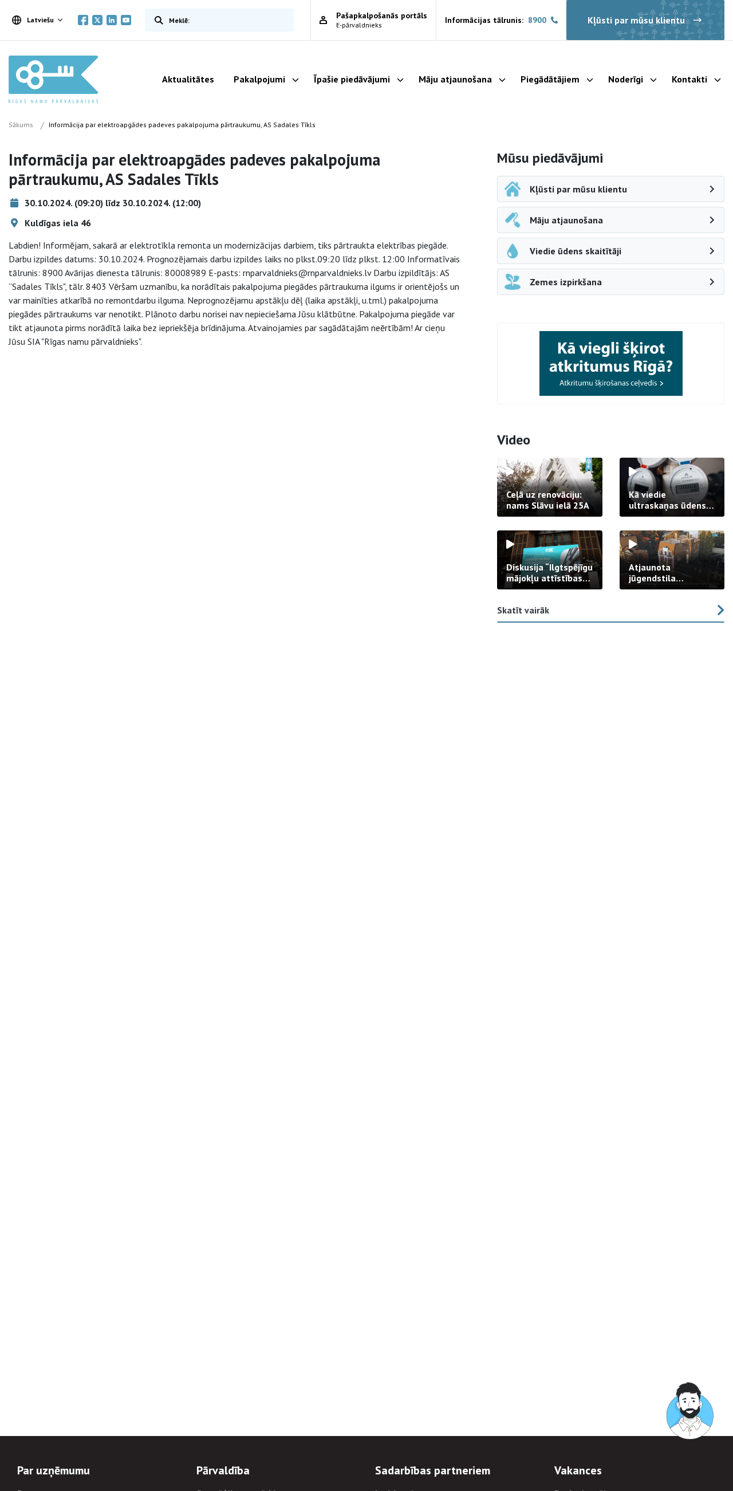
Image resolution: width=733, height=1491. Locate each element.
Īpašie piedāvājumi (352, 79)
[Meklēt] (156, 20)
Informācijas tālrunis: (495, 20)
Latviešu (40, 19)
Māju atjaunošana (455, 79)
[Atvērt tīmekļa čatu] (690, 1411)
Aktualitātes (188, 79)
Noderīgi (625, 79)
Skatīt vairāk (523, 610)
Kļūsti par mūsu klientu (636, 20)
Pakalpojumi (259, 79)
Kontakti (689, 79)
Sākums (21, 124)
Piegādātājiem (550, 79)
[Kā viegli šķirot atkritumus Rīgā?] (611, 363)
